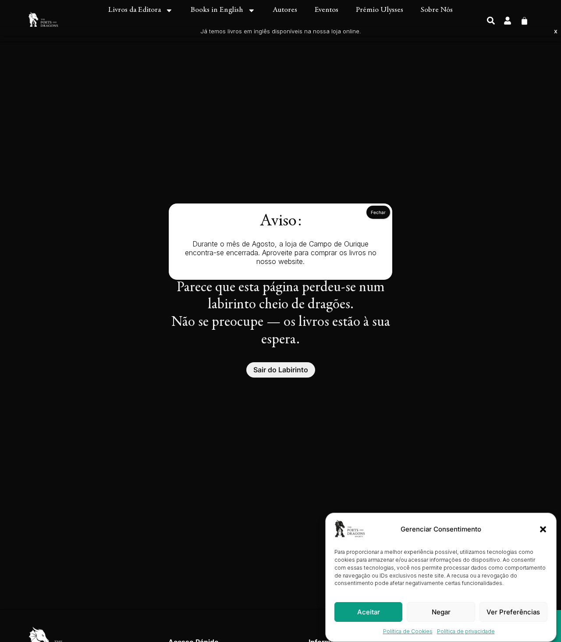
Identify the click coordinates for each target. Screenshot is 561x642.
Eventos (326, 10)
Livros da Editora (134, 10)
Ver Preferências (513, 612)
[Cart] (524, 20)
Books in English (217, 10)
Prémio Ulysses (379, 10)
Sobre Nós (437, 10)
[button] (543, 529)
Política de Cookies (408, 631)
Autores (285, 10)
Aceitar (368, 612)
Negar (441, 612)
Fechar (378, 212)
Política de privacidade (466, 631)
